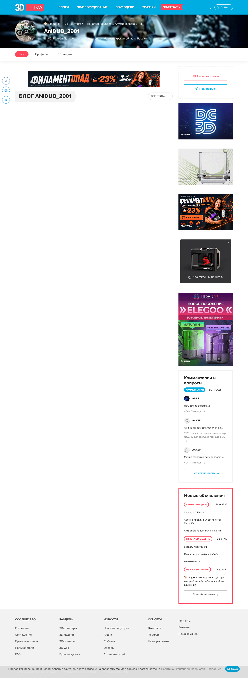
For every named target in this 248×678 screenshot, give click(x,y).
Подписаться (207, 89)
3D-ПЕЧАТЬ (171, 7)
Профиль (41, 54)
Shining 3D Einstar (194, 512)
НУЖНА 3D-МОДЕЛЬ (198, 538)
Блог (22, 54)
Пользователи (24, 648)
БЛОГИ (63, 7)
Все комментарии (204, 473)
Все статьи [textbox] (158, 96)
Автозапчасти (192, 561)
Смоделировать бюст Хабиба (201, 554)
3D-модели (65, 54)
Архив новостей (114, 654)
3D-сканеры (67, 641)
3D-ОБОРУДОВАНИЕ (92, 7)
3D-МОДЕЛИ (125, 7)
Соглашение (23, 635)
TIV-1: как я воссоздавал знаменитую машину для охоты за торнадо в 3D (205, 435)
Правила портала (26, 641)
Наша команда (188, 634)
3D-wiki (64, 648)
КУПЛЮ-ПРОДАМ (196, 504)
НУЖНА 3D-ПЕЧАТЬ (197, 569)
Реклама (34, 82)
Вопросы (215, 389)
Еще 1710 (222, 538)
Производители (69, 654)
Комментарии (195, 389)
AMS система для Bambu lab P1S (202, 530)
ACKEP (196, 420)
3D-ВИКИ (149, 7)
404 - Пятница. (193, 411)
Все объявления (204, 594)
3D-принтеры (68, 628)
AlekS (195, 398)
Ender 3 (108, 24)
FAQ (18, 654)
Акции (108, 635)
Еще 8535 (221, 504)
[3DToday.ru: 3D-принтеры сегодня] (29, 9)
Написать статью (208, 76)
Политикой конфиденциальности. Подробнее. (191, 669)
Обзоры (109, 648)
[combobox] (160, 96)
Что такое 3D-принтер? (208, 277)
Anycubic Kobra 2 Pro (128, 24)
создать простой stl (195, 546)
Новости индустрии (116, 628)
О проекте (22, 628)
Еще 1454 (221, 569)
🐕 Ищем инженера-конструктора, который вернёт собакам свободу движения (204, 581)
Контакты (184, 621)
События (109, 641)
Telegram (154, 635)
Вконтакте (154, 628)
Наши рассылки (158, 641)
